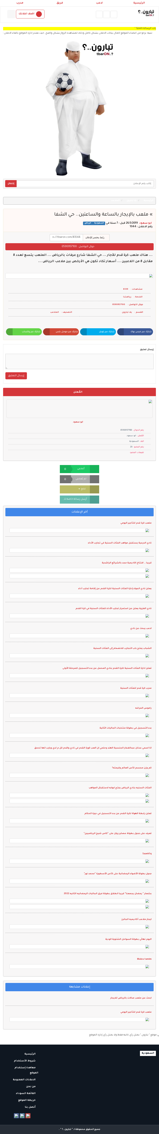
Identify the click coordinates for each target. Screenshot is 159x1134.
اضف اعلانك (26, 13)
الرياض (87, 223)
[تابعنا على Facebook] (16, 1116)
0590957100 (69, 246)
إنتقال (11, 183)
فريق (60, 3)
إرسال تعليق (147, 349)
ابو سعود (145, 223)
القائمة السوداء (26, 1093)
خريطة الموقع (27, 1100)
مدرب (19, 3)
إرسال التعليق (16, 375)
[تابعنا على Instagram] (22, 1116)
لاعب (99, 3)
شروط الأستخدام (25, 1061)
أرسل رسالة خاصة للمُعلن (73, 499)
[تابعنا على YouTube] (28, 1116)
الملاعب (115, 200)
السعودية (99, 223)
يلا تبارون (132, 200)
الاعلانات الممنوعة (24, 1080)
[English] (11, 14)
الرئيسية (139, 3)
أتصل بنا (30, 1107)
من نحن (31, 1086)
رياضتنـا (127, 297)
